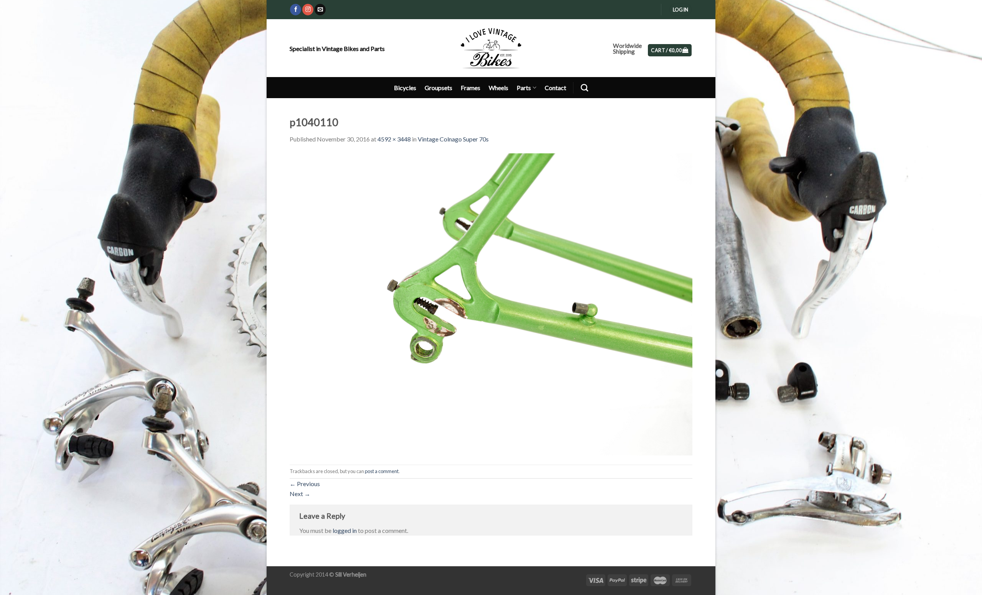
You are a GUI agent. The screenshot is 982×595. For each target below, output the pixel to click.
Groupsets (438, 87)
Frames (470, 87)
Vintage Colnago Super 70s (453, 139)
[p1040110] (491, 303)
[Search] (584, 87)
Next (300, 493)
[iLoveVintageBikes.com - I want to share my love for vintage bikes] (491, 48)
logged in (345, 530)
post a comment (382, 471)
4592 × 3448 (394, 139)
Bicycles (405, 87)
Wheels (498, 87)
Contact (555, 87)
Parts (524, 87)
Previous (305, 483)
